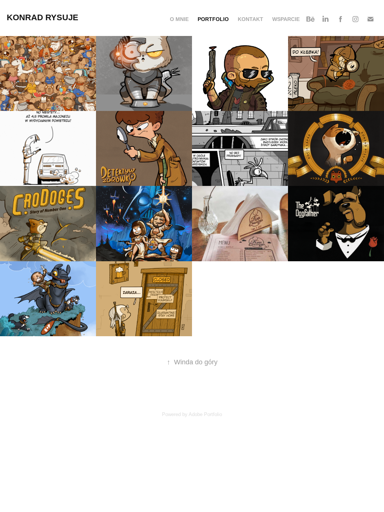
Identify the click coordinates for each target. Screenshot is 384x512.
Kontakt (250, 19)
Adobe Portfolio (205, 414)
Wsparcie (286, 19)
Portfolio (213, 19)
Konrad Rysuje (42, 17)
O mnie (179, 19)
